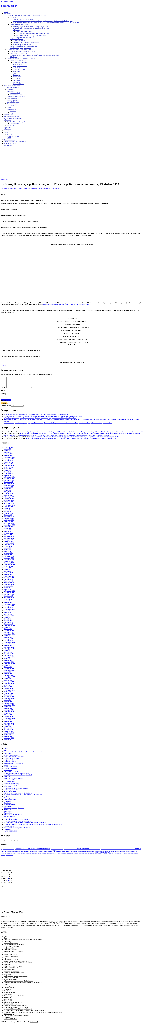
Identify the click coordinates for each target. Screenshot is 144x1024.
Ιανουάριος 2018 (9, 606)
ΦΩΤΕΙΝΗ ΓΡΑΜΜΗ (10, 831)
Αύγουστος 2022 (8, 526)
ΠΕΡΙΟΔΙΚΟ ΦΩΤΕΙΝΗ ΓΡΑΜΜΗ (48, 853)
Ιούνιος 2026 (7, 450)
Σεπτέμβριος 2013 (9, 642)
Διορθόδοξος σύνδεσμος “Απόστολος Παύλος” (18, 775)
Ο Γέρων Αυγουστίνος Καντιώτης (14, 808)
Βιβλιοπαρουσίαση (30, 188)
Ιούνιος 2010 (7, 665)
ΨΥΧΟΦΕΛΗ (3, 855)
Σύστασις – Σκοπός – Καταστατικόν (15, 818)
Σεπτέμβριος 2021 (9, 545)
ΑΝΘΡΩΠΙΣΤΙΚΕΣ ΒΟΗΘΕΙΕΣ (41, 849)
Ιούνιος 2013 (7, 644)
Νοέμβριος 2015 (8, 624)
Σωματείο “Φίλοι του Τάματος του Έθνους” (17, 819)
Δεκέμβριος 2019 (9, 579)
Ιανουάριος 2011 (9, 662)
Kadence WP (34, 1022)
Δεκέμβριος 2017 (9, 607)
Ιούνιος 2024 (7, 490)
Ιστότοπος (4, 397)
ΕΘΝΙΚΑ (133, 849)
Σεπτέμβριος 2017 (9, 609)
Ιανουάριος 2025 (9, 479)
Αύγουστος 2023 (8, 507)
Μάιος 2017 (7, 612)
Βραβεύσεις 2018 (9, 760)
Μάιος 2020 (7, 571)
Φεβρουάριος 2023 (9, 517)
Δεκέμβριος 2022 (9, 520)
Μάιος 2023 (7, 512)
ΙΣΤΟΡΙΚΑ (122, 851)
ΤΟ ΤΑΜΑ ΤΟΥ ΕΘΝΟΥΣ (118, 853)
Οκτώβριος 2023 (9, 503)
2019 (1, 849)
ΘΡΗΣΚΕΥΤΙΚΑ (89, 851)
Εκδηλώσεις (7, 776)
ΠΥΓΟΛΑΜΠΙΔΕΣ (74, 853)
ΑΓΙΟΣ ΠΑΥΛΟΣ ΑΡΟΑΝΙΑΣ (23, 849)
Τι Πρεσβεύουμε (9, 826)
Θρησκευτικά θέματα (11, 791)
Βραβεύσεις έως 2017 (10, 762)
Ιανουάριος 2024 (9, 498)
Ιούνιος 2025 (7, 470)
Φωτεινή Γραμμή (9, 5)
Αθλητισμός (7, 753)
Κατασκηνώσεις (9, 798)
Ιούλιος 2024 (7, 488)
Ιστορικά (54, 188)
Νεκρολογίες (8, 806)
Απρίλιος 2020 (8, 573)
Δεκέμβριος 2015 (9, 622)
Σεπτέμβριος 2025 (9, 465)
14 (8, 878)
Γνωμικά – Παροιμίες (11, 768)
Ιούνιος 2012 (7, 650)
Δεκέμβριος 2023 (9, 500)
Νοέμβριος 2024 (8, 482)
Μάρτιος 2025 (8, 475)
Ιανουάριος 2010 (9, 668)
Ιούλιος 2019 (7, 588)
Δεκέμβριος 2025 (9, 460)
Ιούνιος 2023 (7, 510)
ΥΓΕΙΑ (126, 853)
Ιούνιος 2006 (7, 692)
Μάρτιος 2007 (8, 687)
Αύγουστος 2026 (8, 447)
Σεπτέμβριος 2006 (9, 690)
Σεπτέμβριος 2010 (9, 664)
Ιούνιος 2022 (7, 530)
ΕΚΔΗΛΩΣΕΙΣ (12, 851)
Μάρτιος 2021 (8, 555)
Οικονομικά (7, 809)
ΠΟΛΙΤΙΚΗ (57, 853)
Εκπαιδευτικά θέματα (11, 780)
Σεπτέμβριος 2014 (9, 634)
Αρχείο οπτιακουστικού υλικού (14, 757)
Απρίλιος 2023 (8, 513)
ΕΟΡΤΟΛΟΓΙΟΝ (57, 850)
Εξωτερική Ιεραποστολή (11, 783)
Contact (6, 748)
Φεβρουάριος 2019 (9, 591)
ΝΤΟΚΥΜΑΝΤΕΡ (13, 853)
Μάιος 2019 (7, 589)
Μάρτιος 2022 (8, 535)
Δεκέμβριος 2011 (9, 655)
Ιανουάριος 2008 (9, 682)
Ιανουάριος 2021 (9, 558)
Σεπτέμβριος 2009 (9, 670)
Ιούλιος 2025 (7, 469)
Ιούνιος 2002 (7, 720)
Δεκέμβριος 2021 (9, 540)
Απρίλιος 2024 (8, 493)
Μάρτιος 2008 (8, 680)
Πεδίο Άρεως (8, 811)
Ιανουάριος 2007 (9, 688)
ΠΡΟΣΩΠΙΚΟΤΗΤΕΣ (66, 853)
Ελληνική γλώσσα (9, 781)
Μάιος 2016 (7, 619)
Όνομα (3, 390)
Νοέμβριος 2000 (8, 731)
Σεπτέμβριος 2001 (9, 725)
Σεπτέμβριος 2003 (9, 711)
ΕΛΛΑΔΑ (24, 851)
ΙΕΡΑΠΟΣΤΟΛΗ (112, 851)
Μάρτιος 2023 (8, 515)
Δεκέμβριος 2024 (9, 480)
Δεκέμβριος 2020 (9, 559)
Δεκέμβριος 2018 (9, 594)
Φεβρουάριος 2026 (9, 457)
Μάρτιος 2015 (8, 629)
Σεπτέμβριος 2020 (9, 564)
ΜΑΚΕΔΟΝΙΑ (134, 851)
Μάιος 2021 (7, 551)
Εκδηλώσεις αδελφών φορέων (13, 778)
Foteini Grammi (8, 188)
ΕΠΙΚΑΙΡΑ (46, 188)
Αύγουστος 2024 (8, 487)
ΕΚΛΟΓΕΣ (19, 851)
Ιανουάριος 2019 (9, 592)
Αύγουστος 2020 (8, 566)
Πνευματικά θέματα (10, 816)
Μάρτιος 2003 (8, 715)
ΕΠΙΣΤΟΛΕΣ (77, 851)
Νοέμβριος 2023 (8, 502)
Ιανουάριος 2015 (9, 630)
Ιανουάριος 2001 (9, 730)
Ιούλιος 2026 (7, 449)
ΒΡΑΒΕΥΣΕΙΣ (73, 849)
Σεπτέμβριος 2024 (9, 485)
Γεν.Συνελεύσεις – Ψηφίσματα (13, 763)
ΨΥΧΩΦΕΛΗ (9, 855)
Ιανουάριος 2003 (9, 716)
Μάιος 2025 (7, 472)
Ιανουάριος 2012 (9, 654)
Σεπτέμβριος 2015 (9, 626)
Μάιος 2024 (7, 492)
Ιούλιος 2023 (7, 508)
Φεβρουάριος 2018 (9, 604)
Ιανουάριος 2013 (9, 647)
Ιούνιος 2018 (7, 601)
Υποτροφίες (7, 829)
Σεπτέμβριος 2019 (9, 584)
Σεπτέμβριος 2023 (9, 505)
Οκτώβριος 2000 (9, 733)
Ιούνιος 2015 (7, 627)
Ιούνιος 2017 (7, 611)
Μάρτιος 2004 (8, 708)
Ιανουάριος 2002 (9, 723)
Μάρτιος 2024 (8, 495)
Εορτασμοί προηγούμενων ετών (14, 785)
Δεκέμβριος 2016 (9, 616)
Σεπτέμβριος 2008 (9, 677)
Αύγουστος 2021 (8, 546)
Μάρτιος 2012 (8, 652)
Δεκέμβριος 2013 (9, 640)
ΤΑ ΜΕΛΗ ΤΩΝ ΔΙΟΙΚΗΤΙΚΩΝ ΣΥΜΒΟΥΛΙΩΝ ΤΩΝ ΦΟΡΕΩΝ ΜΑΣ (25, 823)
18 (3, 880)
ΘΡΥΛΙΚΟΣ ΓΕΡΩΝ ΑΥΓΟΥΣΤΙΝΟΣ (101, 851)
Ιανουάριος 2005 (9, 703)
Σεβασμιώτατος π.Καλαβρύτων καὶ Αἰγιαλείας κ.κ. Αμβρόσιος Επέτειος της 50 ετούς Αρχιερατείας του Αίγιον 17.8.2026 (43, 416)
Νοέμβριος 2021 (8, 541)
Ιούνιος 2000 (7, 735)
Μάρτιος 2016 (8, 621)
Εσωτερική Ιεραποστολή (11, 790)
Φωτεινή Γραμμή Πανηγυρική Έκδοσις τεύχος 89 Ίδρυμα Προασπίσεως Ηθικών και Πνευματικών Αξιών (37, 415)
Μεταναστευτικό (9, 805)
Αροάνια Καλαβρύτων (11, 755)
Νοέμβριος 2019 (8, 581)
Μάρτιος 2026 (8, 455)
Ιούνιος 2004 (7, 706)
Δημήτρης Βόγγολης (10, 435)
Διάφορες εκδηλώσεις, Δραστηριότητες (16, 773)
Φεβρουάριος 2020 (9, 576)
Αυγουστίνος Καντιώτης (11, 758)
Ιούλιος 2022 (7, 528)
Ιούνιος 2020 (7, 569)
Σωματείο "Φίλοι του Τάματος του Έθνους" (18, 821)
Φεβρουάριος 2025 (9, 477)
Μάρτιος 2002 (8, 721)
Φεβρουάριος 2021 (9, 556)
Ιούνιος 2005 (7, 700)
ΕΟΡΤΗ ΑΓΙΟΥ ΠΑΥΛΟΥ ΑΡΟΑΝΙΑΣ (34, 851)
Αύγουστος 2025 (8, 467)
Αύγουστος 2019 (8, 586)
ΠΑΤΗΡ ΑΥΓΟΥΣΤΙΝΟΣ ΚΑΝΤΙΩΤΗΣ (33, 853)
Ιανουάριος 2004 (9, 710)
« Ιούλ (2, 886)
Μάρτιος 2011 (8, 660)
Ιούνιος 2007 (7, 685)
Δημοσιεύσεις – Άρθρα (11, 771)
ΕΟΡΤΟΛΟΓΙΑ (46, 851)
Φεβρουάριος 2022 (9, 536)
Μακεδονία (7, 803)
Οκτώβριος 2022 (9, 523)
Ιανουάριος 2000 (9, 738)
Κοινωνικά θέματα (10, 800)
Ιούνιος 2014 (7, 635)
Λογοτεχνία (7, 801)
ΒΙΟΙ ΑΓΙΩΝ (67, 849)
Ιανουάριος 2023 (9, 518)
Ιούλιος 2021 (7, 548)
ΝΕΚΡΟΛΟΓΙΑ (5, 853)
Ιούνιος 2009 (7, 672)
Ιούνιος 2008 (7, 678)
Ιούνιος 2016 (7, 617)
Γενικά (6, 765)
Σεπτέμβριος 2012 (9, 649)
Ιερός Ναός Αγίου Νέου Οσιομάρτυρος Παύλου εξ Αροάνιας (23, 795)
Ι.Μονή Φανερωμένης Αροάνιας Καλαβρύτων (18, 793)
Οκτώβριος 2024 (9, 483)
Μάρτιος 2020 (8, 574)
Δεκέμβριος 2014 (9, 632)
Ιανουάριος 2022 (9, 538)
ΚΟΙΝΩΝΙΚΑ (128, 851)
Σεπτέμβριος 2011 (9, 657)
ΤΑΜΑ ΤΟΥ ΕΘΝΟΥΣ (103, 853)
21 (8, 880)
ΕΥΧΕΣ (82, 851)
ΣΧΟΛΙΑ (81, 853)
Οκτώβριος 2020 (9, 563)
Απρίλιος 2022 (8, 533)
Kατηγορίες (4, 840)
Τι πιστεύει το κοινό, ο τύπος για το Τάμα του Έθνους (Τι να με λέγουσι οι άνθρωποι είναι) (33, 824)
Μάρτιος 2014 (8, 637)
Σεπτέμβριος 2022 (9, 525)
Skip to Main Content (7, 1)
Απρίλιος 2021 (8, 553)
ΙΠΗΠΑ (117, 851)
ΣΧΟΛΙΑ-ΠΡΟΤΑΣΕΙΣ (88, 853)
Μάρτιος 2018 (8, 602)
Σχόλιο (3, 387)
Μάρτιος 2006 (8, 695)
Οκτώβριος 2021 (9, 543)
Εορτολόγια (7, 786)
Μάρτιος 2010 (8, 667)
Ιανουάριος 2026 (9, 459)
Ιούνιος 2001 (7, 726)
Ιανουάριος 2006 (9, 697)
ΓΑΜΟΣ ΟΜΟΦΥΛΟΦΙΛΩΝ (95, 849)
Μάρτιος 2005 (8, 702)
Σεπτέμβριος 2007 (9, 683)
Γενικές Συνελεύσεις (10, 767)
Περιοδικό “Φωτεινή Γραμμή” (13, 814)
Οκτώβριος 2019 (9, 583)
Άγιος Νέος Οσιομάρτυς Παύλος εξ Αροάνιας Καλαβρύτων (23, 752)
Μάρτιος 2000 (8, 736)
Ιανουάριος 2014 (9, 639)
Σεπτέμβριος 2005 (9, 698)
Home (5, 750)
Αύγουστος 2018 (8, 599)
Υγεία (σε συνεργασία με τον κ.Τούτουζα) (17, 828)
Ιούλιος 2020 (7, 568)
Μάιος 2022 (7, 531)
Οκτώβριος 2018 (9, 597)
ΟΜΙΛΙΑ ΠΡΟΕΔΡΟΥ (21, 853)
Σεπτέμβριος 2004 (9, 705)
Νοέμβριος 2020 (8, 561)
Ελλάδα (40, 188)
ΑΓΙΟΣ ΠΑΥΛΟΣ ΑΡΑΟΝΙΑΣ (8, 849)
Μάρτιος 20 (7, 740)
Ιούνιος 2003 (7, 713)
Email (3, 394)
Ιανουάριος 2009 (9, 675)
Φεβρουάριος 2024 (9, 497)
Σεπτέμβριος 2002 (9, 718)
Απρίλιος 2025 (8, 474)
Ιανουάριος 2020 (9, 578)
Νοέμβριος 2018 (8, 596)
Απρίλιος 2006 (8, 693)
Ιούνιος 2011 (7, 659)
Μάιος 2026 (7, 452)
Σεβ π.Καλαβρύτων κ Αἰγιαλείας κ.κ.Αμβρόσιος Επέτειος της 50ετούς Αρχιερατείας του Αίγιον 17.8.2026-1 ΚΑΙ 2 (40, 418)
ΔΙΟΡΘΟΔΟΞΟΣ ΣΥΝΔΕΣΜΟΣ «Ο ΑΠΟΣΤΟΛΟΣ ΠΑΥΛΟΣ (116, 849)
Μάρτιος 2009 (8, 673)
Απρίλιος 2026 (8, 454)
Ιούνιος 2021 (7, 550)
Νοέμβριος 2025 (8, 462)
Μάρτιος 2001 (8, 728)
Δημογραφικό (8, 770)
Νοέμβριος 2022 (8, 521)
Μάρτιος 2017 (8, 614)
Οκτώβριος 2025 (9, 464)
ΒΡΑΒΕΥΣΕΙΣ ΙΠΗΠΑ (83, 849)
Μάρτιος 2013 (8, 645)
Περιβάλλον (8, 813)
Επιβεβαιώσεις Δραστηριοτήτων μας (16, 788)
